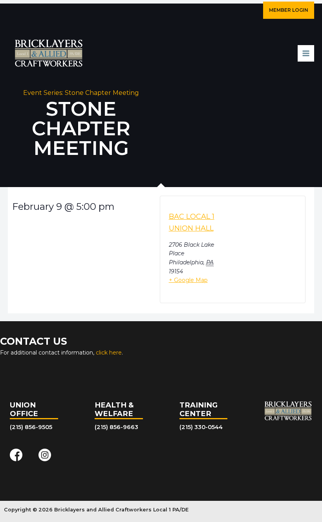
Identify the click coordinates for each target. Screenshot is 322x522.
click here (109, 352)
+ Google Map (188, 280)
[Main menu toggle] (306, 53)
